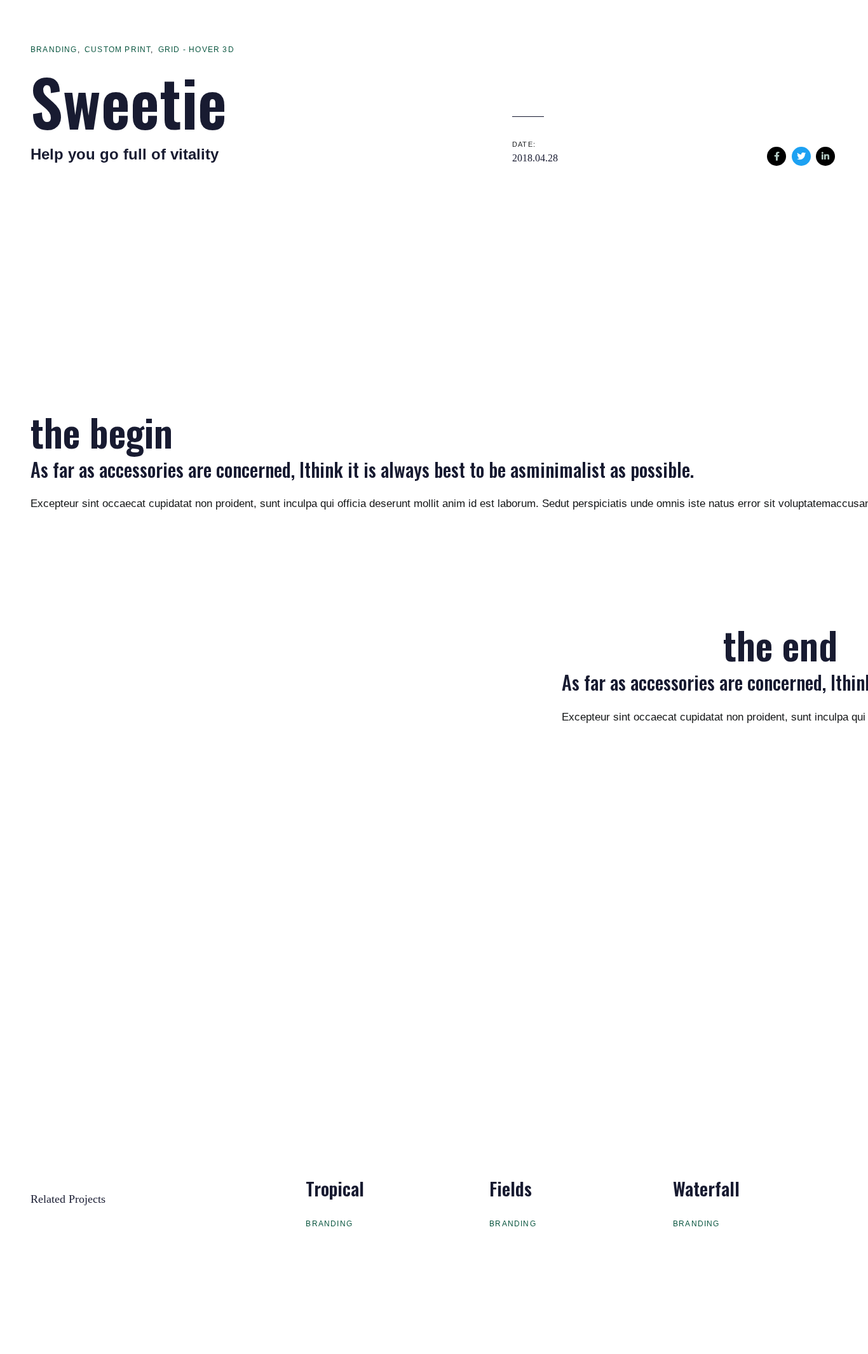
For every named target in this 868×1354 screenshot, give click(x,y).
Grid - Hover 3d (196, 49)
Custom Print (118, 49)
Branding (54, 49)
